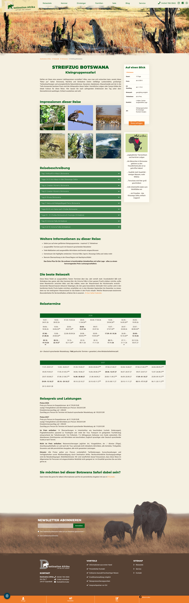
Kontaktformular (63, 582)
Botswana (130, 72)
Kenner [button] (64, 3)
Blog (128, 3)
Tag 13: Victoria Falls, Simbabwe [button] (54, 221)
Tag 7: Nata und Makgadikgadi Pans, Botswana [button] (60, 203)
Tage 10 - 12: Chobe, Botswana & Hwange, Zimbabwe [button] (62, 215)
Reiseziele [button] (47, 3)
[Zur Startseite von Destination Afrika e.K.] (19, 6)
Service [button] (142, 3)
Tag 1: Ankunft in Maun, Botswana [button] (55, 173)
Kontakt (112, 477)
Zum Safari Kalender (94, 293)
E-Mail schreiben (63, 579)
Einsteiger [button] (81, 3)
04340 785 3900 (63, 577)
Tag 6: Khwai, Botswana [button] (51, 197)
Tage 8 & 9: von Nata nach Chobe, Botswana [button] (59, 209)
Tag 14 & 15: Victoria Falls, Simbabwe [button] (55, 227)
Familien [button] (99, 3)
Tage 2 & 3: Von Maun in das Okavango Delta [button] (59, 179)
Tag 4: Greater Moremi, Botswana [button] (55, 185)
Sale (114, 3)
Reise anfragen (137, 123)
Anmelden (79, 526)
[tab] (80, 173)
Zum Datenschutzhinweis (48, 536)
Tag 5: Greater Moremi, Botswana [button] (55, 191)
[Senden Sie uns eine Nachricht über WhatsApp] (187, 3)
